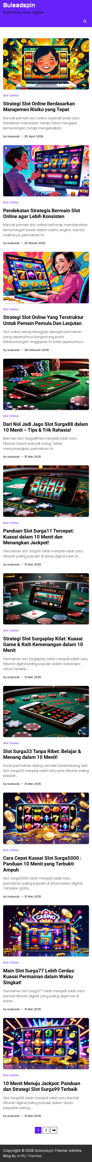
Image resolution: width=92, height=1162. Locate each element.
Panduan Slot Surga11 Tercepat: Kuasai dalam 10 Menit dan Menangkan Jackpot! (38, 536)
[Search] (85, 21)
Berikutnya (53, 1130)
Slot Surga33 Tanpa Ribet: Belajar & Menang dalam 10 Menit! (42, 754)
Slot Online (11, 95)
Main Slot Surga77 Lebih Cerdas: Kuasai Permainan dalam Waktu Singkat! (39, 976)
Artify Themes (29, 1155)
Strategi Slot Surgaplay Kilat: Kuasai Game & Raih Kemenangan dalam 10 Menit (43, 644)
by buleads (11, 136)
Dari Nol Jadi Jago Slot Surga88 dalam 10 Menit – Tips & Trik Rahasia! (45, 427)
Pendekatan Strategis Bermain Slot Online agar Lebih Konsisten (41, 213)
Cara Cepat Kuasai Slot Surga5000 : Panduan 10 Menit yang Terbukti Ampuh (42, 864)
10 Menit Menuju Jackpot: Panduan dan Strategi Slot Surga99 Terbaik (41, 1086)
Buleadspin (19, 5)
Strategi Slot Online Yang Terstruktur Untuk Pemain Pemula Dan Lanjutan (43, 320)
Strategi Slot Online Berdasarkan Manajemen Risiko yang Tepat (39, 106)
